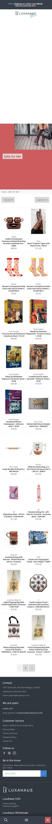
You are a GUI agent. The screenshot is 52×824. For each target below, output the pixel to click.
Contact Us (7, 741)
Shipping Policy (9, 737)
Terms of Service (10, 733)
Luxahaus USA (11, 798)
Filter (7, 200)
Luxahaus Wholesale (15, 813)
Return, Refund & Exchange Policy (18, 725)
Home (4, 192)
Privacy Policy (9, 729)
